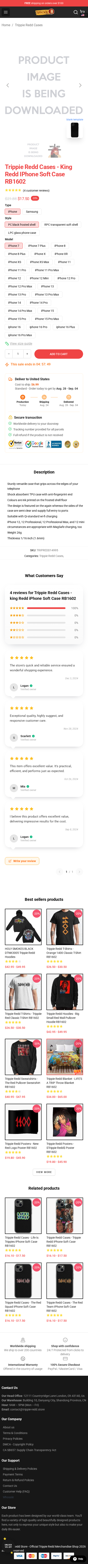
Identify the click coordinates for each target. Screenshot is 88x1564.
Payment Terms (13, 1474)
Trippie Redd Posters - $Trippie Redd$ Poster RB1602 (60, 1148)
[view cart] (82, 12)
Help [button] (80, 1559)
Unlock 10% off (8, 1546)
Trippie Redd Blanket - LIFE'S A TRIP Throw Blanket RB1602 (64, 1083)
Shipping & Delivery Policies (20, 1468)
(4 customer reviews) (36, 190)
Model (9, 239)
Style (8, 218)
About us (8, 1427)
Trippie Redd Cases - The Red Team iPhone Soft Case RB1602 (64, 1306)
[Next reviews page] (79, 871)
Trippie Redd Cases (29, 25)
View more (44, 1172)
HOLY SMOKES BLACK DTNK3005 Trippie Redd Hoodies (20, 953)
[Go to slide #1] (33, 150)
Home (6, 25)
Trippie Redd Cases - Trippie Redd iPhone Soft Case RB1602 (63, 1241)
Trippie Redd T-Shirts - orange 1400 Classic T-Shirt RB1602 (63, 953)
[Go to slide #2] (54, 150)
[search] (75, 12)
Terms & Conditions (15, 1433)
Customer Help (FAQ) (16, 1491)
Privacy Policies (13, 1438)
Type (8, 205)
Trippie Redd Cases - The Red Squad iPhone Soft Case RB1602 (23, 1306)
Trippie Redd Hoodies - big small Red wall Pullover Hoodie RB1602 (62, 1018)
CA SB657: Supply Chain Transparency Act (29, 1450)
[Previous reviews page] (59, 871)
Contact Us (10, 1485)
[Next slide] (80, 85)
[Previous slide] (8, 85)
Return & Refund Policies (18, 1480)
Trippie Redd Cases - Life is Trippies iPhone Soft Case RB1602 (21, 1241)
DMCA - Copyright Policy (18, 1444)
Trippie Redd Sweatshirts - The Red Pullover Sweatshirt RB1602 (22, 1083)
